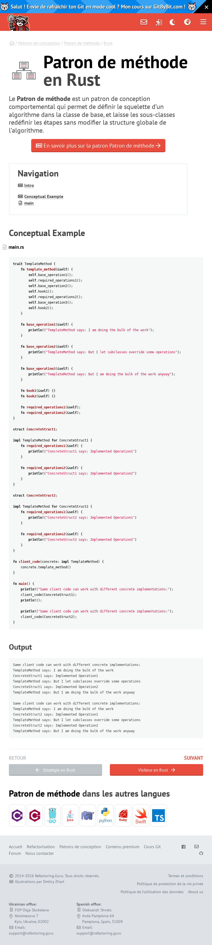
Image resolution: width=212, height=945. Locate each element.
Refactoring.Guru (49, 875)
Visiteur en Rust (153, 770)
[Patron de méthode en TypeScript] (158, 815)
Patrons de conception (39, 43)
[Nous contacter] (144, 22)
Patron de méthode (82, 43)
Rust (108, 43)
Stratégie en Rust (58, 770)
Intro (29, 185)
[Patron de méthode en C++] (34, 815)
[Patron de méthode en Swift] (140, 815)
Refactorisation (41, 846)
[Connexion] (159, 22)
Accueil (15, 846)
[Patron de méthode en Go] (52, 815)
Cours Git (152, 846)
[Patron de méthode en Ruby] (123, 815)
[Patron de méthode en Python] (105, 815)
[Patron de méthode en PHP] (88, 815)
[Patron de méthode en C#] (17, 815)
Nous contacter (39, 853)
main (29, 203)
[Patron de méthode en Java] (70, 815)
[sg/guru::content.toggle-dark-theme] (172, 22)
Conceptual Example (43, 196)
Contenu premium (122, 846)
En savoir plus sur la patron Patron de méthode (99, 145)
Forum (15, 853)
